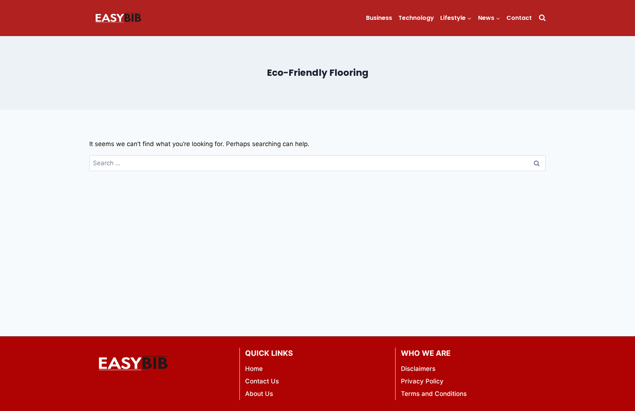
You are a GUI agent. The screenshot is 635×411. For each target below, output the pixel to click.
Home (254, 368)
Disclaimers (418, 368)
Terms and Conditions (434, 393)
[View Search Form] (542, 17)
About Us (259, 393)
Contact (519, 18)
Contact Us (262, 381)
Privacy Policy (422, 381)
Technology (416, 18)
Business (379, 18)
